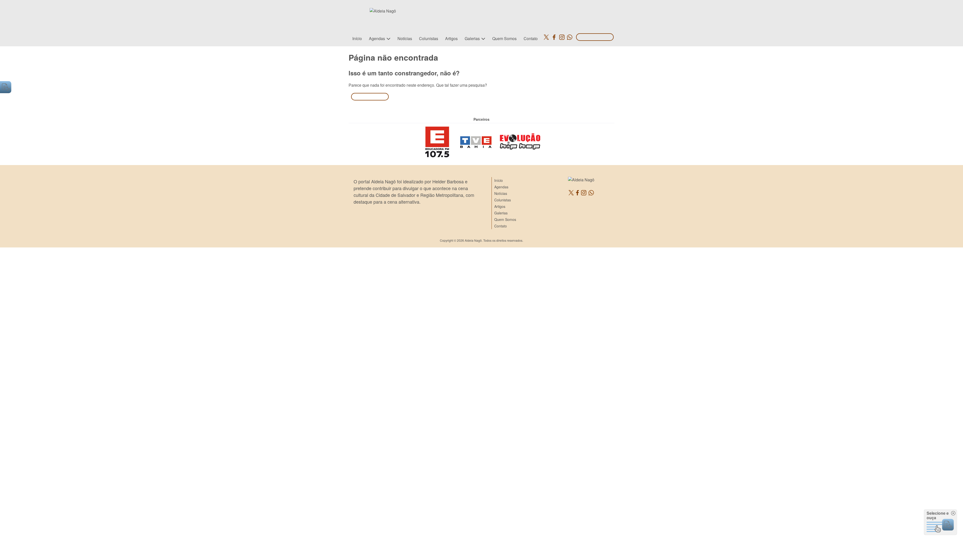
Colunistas (428, 38)
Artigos (451, 38)
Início (357, 38)
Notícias (404, 38)
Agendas (377, 38)
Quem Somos (504, 38)
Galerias (472, 38)
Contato (531, 38)
